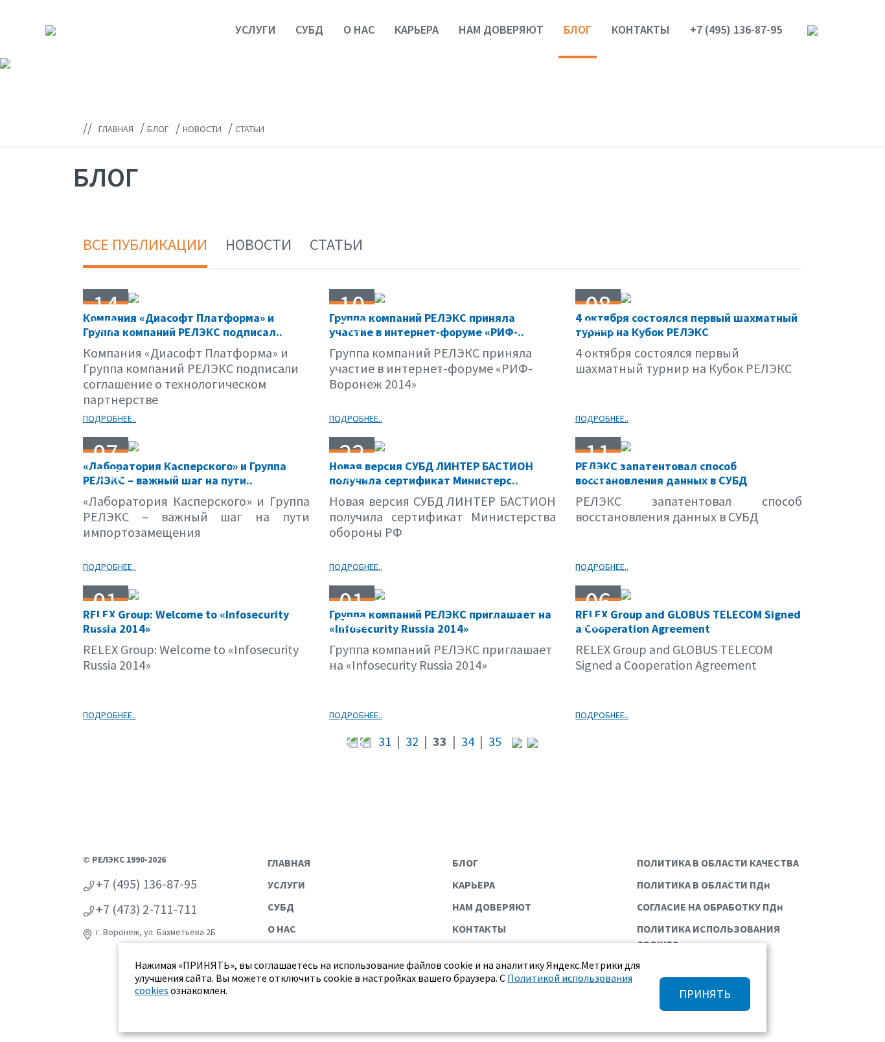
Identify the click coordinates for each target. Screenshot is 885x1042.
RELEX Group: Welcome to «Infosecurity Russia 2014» (186, 621)
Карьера (417, 29)
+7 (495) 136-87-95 (736, 29)
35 (494, 741)
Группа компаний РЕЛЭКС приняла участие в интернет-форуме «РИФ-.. (426, 324)
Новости (258, 244)
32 (412, 741)
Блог (578, 29)
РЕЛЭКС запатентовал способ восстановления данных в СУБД (661, 473)
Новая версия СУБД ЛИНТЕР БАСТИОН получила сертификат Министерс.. (431, 473)
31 (384, 741)
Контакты (641, 29)
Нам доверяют (501, 29)
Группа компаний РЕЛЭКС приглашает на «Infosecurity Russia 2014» (440, 621)
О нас (358, 29)
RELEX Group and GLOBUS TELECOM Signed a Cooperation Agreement (688, 621)
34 (467, 741)
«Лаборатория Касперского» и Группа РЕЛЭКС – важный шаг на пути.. (184, 473)
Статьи (336, 244)
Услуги (255, 29)
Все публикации (145, 244)
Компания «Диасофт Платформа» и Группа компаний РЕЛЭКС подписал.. (182, 324)
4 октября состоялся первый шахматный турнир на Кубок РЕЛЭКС (686, 324)
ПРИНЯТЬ (705, 993)
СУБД (309, 29)
